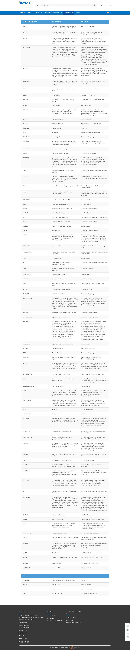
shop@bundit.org (24, 626)
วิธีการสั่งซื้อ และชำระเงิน (52, 13)
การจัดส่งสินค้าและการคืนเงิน (55, 621)
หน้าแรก (22, 13)
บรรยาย (37, 13)
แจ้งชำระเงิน (50, 618)
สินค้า (29, 13)
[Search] (94, 5)
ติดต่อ (78, 13)
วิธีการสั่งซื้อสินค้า (52, 616)
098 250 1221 (23, 636)
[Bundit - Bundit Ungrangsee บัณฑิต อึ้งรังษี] (26, 4)
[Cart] (110, 5)
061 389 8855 (23, 638)
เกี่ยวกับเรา (68, 13)
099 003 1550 (23, 623)
